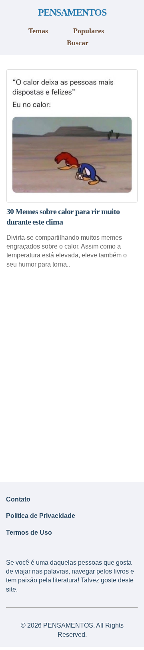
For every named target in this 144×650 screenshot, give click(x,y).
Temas (38, 31)
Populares (88, 31)
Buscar (77, 43)
